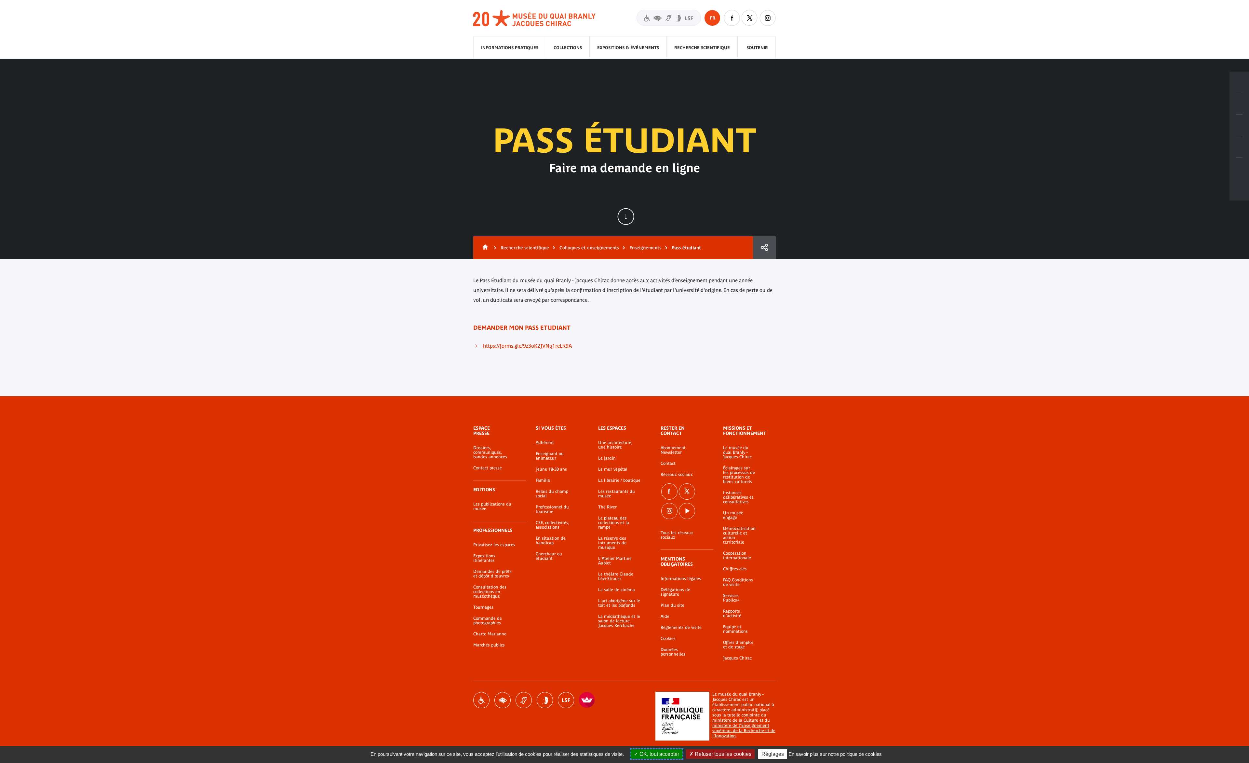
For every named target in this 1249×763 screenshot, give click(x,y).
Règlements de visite (681, 627)
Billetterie (1239, 82)
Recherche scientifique (702, 47)
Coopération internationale (737, 555)
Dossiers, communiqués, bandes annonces (490, 452)
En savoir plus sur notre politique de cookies (835, 754)
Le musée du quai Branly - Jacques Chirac (737, 452)
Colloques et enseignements (589, 247)
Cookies (668, 638)
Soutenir (757, 47)
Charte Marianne (489, 634)
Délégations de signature (675, 592)
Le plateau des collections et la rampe (613, 523)
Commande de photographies (487, 620)
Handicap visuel (502, 700)
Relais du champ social (552, 493)
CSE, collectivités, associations (552, 525)
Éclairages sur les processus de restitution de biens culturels (739, 475)
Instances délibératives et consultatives (738, 497)
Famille (543, 480)
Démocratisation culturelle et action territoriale (739, 535)
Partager (764, 247)
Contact (668, 463)
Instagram (767, 18)
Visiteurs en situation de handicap (669, 18)
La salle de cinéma (616, 590)
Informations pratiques (509, 47)
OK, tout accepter (658, 754)
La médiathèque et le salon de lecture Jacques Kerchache (619, 621)
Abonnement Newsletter (673, 450)
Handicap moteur (481, 700)
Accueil (484, 247)
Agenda (1239, 125)
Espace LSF (566, 700)
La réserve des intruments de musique (612, 543)
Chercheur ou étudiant (549, 556)
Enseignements (645, 247)
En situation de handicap (551, 540)
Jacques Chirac (737, 658)
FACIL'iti (587, 700)
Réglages (772, 754)
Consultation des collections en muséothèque (489, 592)
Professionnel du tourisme (552, 509)
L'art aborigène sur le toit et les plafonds (619, 603)
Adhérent (545, 442)
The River (607, 507)
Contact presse (487, 468)
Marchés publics (489, 645)
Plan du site (672, 605)
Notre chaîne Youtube (687, 511)
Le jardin (607, 458)
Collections (568, 47)
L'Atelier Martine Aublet (615, 560)
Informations (1239, 104)
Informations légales (681, 578)
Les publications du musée (492, 506)
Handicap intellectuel (545, 700)
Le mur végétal (612, 469)
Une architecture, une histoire (615, 445)
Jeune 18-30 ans (551, 469)
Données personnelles (673, 652)
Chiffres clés (735, 569)
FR (712, 18)
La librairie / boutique (619, 480)
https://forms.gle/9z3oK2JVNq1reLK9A (527, 346)
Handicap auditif (524, 700)
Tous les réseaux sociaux (677, 535)
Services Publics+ (731, 598)
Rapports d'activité (732, 613)
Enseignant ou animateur (550, 456)
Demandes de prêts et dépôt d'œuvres (492, 573)
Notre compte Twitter (750, 18)
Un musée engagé (733, 515)
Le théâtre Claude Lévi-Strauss (615, 576)
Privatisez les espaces (494, 545)
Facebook (669, 491)
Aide (665, 616)
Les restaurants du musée (616, 493)
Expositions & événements (628, 47)
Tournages (483, 607)
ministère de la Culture (735, 720)
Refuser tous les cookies (722, 754)
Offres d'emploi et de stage (738, 644)
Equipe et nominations (735, 629)
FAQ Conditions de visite (738, 582)
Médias (1239, 147)
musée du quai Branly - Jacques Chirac (534, 18)
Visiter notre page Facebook (732, 18)
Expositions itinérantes (484, 558)
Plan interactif (1239, 168)
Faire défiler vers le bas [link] (625, 216)
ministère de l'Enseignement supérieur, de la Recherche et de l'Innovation (743, 730)
